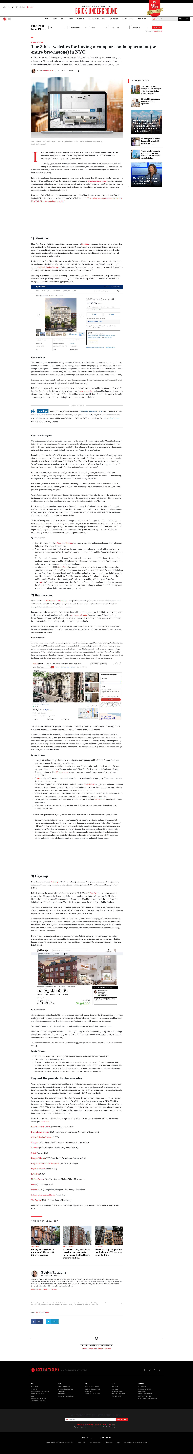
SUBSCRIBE (183, 19)
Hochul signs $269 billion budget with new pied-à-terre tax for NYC (150, 141)
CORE (34, 1153)
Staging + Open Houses (92, 1387)
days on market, (86, 391)
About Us (142, 19)
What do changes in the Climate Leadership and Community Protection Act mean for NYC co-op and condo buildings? (146, 125)
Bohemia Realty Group (40, 1127)
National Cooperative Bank (91, 411)
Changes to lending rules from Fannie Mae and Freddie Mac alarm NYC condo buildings (150, 154)
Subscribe (121, 1419)
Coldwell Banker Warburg (41, 1137)
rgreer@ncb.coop (112, 418)
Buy (46, 19)
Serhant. (34, 1189)
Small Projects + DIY (144, 1389)
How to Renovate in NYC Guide (147, 1398)
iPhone (59, 543)
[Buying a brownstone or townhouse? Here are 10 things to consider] (45, 1235)
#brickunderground (104, 1349)
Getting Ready (89, 1391)
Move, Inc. (62, 601)
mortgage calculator (79, 615)
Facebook (9, 7)
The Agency (36, 1200)
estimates (98, 799)
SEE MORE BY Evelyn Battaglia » (44, 1289)
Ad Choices (108, 1442)
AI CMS (145, 1442)
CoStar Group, (94, 893)
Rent (55, 19)
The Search (99, 1246)
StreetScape (63, 567)
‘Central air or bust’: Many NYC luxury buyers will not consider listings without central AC (151, 89)
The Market (34, 1387)
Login (118, 1442)
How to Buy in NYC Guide (38, 1401)
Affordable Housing (37, 1394)
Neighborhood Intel (118, 1391)
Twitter (13, 7)
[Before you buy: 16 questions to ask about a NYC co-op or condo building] (109, 1235)
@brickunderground (89, 1349)
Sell (63, 19)
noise (39, 778)
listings (45, 1312)
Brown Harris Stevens (40, 1132)
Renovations (142, 1391)
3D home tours (62, 772)
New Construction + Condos (40, 1391)
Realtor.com (50, 601)
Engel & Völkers (38, 1169)
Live (71, 19)
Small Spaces (142, 1387)
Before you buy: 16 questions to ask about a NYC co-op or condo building (109, 1252)
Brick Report (128, 19)
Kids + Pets (115, 1389)
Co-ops (33, 1396)
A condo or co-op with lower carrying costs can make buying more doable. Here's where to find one (76, 1253)
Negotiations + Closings (92, 1389)
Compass (35, 1142)
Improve (80, 19)
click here (45, 1121)
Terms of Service (95, 1442)
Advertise (114, 19)
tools (41, 582)
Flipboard (22, 7)
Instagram (16, 7)
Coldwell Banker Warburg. (49, 267)
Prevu (33, 1184)
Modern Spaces (37, 1179)
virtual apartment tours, (96, 181)
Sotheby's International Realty (43, 1195)
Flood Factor (89, 784)
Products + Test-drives (118, 1394)
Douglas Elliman (38, 1158)
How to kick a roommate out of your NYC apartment (150, 101)
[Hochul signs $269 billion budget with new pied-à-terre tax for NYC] (135, 142)
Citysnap (54, 882)
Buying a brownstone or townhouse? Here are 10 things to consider (42, 1252)
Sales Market (37, 42)
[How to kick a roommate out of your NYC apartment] (135, 102)
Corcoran (35, 1148)
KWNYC (35, 1174)
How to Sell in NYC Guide (92, 1394)
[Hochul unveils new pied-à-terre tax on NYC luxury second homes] (146, 174)
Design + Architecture (145, 1394)
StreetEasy (85, 244)
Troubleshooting (117, 1396)
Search (157, 27)
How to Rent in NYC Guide (65, 1396)
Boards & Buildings (97, 19)
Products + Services (144, 1396)
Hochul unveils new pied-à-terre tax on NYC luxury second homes (146, 181)
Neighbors (115, 1387)
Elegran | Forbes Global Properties (45, 1163)
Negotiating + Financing (38, 1398)
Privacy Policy (81, 1442)
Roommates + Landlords (65, 1389)
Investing (35, 1246)
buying (38, 1312)
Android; (69, 543)
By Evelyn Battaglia (45, 71)
